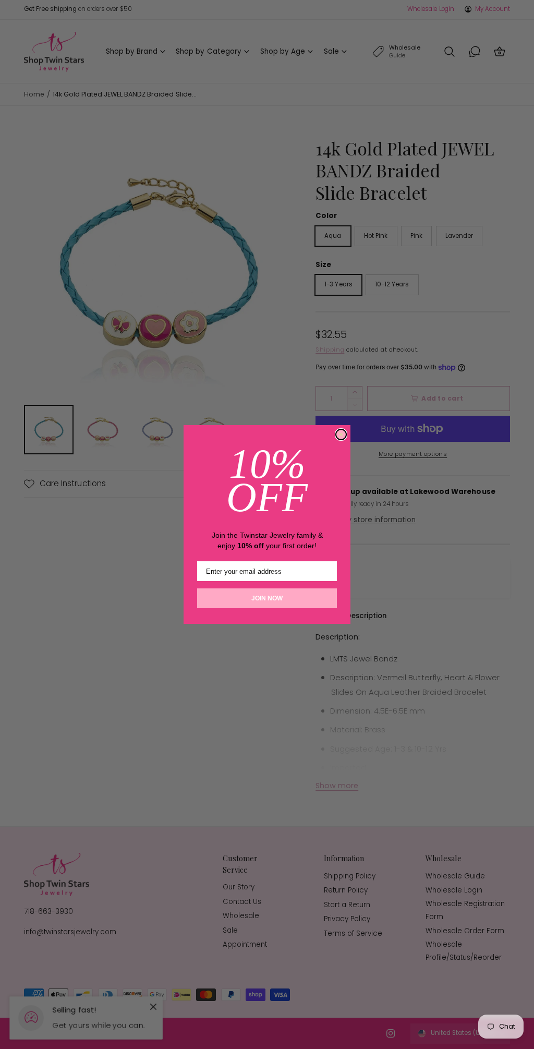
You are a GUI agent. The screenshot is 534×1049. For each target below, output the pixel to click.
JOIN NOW (267, 598)
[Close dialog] (341, 434)
